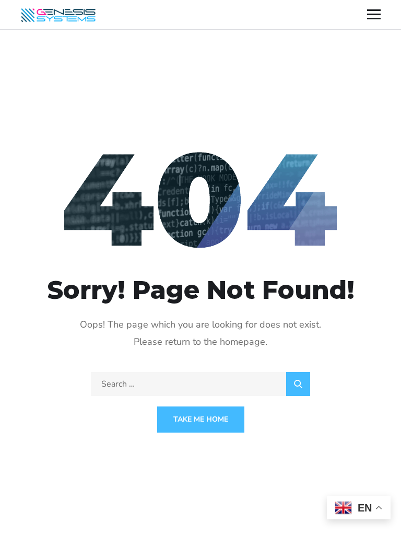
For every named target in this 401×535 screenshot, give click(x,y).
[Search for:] (200, 384)
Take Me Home (200, 419)
